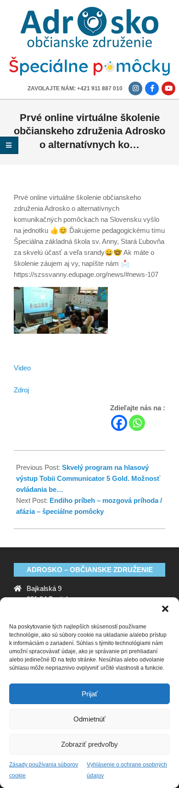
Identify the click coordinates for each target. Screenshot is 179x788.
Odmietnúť (89, 719)
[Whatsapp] (137, 423)
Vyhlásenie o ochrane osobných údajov (127, 770)
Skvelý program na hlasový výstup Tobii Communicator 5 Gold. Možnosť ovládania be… (88, 478)
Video (22, 368)
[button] (165, 608)
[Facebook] (119, 423)
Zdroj (21, 390)
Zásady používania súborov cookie (43, 770)
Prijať (90, 694)
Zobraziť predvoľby (89, 744)
